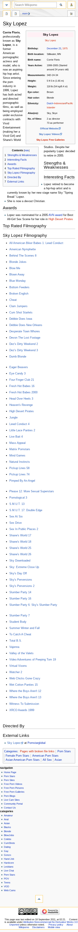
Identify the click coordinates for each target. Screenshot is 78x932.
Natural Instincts (19, 461)
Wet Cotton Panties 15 (23, 684)
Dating (7, 847)
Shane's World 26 (20, 554)
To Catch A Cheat (20, 634)
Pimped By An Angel (22, 480)
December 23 (54, 48)
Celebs (7, 839)
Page (6, 14)
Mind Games (17, 455)
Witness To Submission (24, 703)
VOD (6, 886)
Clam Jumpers (18, 306)
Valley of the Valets (21, 653)
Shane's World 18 (20, 541)
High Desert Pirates (61, 219)
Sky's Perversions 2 (21, 586)
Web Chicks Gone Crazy (24, 678)
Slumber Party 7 (19, 615)
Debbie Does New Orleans (25, 325)
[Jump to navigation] (6, 5)
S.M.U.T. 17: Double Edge (25, 510)
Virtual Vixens (18, 665)
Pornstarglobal (37, 742)
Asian (58, 759)
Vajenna (14, 647)
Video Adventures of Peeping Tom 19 (32, 659)
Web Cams (10, 890)
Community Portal (13, 803)
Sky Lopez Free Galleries (50, 139)
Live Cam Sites (12, 800)
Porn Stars (64, 751)
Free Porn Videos (13, 784)
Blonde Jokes (17, 261)
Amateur (8, 815)
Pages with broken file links (37, 751)
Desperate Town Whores (24, 331)
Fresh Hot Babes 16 (21, 386)
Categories (11, 751)
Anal (6, 819)
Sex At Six (16, 516)
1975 (65, 48)
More (25, 13)
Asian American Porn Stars (23, 759)
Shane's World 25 (20, 548)
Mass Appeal (17, 443)
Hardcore (9, 862)
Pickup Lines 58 (19, 468)
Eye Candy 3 (17, 373)
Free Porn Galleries (14, 791)
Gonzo (7, 855)
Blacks (7, 827)
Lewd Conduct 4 (19, 424)
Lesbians (8, 866)
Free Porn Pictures (14, 788)
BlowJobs (9, 835)
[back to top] (39, 899)
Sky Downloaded (19, 560)
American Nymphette (22, 249)
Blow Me (14, 268)
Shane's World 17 (20, 535)
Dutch (50, 103)
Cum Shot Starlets (20, 312)
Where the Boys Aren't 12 (25, 691)
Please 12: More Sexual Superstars (31, 491)
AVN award (55, 215)
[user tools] (71, 5)
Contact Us (10, 807)
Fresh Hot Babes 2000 (23, 392)
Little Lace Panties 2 (22, 430)
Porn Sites (9, 780)
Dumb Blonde (17, 356)
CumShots (9, 843)
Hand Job (9, 859)
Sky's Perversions (20, 579)
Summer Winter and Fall (24, 628)
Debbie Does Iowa (20, 318)
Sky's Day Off (18, 573)
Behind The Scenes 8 (22, 255)
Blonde (7, 831)
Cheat (13, 299)
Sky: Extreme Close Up (24, 567)
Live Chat (9, 870)
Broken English (18, 293)
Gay (6, 851)
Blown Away (16, 274)
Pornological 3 (18, 497)
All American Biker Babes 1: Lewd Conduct (36, 243)
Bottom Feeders (19, 287)
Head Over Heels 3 (21, 398)
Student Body (17, 621)
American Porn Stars (45, 755)
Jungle (13, 417)
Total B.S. (15, 640)
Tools (71, 14)
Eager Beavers (18, 367)
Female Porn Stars (17, 755)
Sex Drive (15, 522)
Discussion (16, 14)
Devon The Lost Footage (24, 337)
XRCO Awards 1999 (21, 710)
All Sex (47, 759)
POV (6, 878)
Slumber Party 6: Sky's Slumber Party (33, 604)
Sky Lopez (14, 742)
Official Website (49, 128)
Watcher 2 (15, 672)
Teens (7, 882)
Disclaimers (38, 927)
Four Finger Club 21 (21, 379)
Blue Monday (17, 280)
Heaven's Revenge (21, 405)
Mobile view (54, 927)
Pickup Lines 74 (19, 474)
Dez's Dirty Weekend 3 (23, 350)
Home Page (10, 772)
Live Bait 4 (16, 436)
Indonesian (59, 103)
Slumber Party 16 (20, 598)
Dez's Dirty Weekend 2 (23, 344)
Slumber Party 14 (20, 592)
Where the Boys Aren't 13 (25, 697)
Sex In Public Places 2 (23, 529)
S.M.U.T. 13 (16, 504)
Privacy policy (56, 924)
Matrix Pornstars (19, 449)
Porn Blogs (9, 796)
